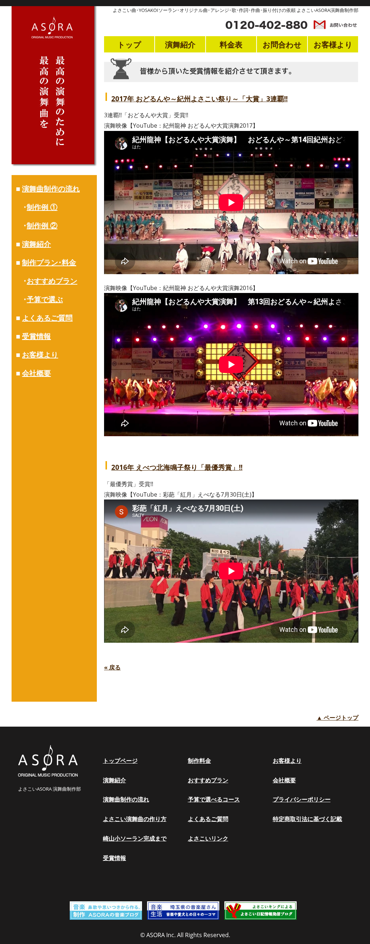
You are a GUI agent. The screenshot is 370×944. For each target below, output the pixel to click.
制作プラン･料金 (49, 262)
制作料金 (199, 761)
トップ (129, 44)
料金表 (231, 44)
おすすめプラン (52, 281)
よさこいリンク (208, 838)
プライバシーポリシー (302, 799)
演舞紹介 (36, 244)
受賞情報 (36, 336)
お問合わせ (282, 44)
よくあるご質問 (47, 318)
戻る (112, 667)
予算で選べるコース (214, 799)
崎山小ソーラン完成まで (135, 838)
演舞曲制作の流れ (51, 189)
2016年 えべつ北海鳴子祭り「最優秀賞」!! (176, 467)
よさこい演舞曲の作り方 (135, 819)
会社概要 (36, 373)
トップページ (120, 761)
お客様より (40, 355)
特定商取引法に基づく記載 (307, 819)
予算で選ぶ (45, 299)
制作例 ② (42, 225)
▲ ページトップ (337, 718)
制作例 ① (42, 207)
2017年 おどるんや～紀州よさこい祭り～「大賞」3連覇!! (199, 98)
